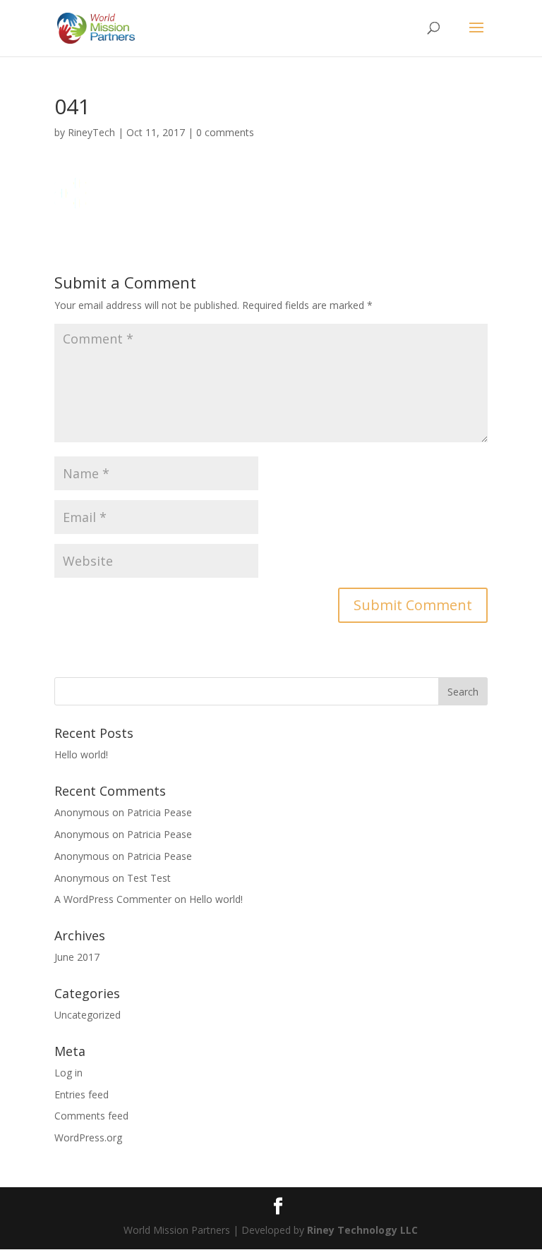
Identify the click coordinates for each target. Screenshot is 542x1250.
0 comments (225, 132)
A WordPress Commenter (112, 899)
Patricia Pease (159, 812)
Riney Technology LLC (361, 1230)
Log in (68, 1072)
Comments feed (91, 1115)
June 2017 (77, 957)
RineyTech (91, 132)
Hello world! (81, 754)
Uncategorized (87, 1014)
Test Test (149, 878)
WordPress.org (88, 1137)
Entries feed (81, 1094)
